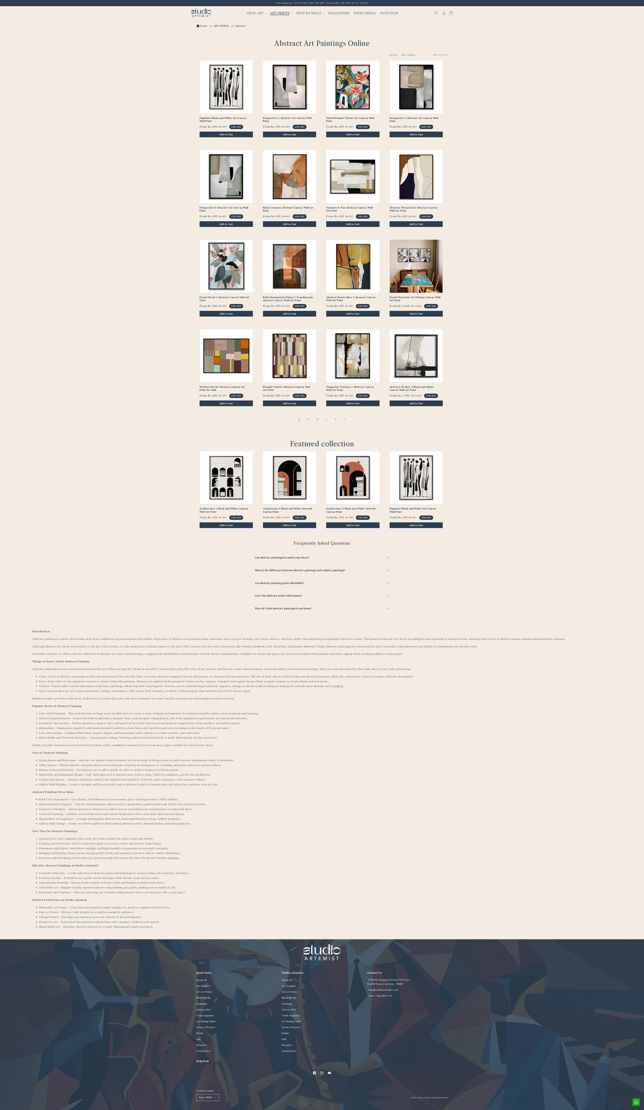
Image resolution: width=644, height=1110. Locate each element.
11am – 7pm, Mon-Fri (380, 995)
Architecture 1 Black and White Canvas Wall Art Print (224, 510)
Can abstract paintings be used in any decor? (322, 557)
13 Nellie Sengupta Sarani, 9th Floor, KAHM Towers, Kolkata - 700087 (388, 981)
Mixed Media (203, 997)
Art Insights (203, 985)
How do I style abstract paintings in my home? (322, 608)
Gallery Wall (203, 1009)
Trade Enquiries (205, 1015)
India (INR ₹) (205, 1097)
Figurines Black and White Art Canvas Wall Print (223, 119)
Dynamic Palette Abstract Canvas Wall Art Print (286, 388)
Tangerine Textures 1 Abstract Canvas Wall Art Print (350, 388)
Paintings (201, 1003)
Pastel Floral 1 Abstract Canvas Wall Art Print (224, 299)
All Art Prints (204, 991)
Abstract (240, 26)
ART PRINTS (222, 26)
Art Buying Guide (206, 1021)
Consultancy (203, 1050)
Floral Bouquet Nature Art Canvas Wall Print (350, 119)
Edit (198, 1039)
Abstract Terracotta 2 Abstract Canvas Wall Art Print (414, 209)
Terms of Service (205, 1027)
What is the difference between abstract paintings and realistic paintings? (322, 570)
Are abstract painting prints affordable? (322, 583)
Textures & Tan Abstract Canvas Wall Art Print (349, 209)
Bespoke (201, 1045)
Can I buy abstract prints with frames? (322, 595)
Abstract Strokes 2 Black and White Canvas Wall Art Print (412, 388)
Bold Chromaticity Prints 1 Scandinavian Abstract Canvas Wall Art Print (288, 299)
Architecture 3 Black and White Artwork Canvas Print (287, 510)
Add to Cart (226, 134)
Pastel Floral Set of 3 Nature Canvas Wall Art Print (415, 299)
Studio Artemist (423, 1098)
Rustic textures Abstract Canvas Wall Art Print (288, 209)
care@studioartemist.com (383, 989)
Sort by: (393, 54)
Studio (200, 1033)
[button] (436, 13)
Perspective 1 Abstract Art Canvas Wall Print (287, 119)
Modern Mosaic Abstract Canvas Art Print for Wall (222, 388)
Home (203, 26)
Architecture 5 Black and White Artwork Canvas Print (351, 510)
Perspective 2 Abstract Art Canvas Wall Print (414, 119)
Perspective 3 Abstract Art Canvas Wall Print (224, 209)
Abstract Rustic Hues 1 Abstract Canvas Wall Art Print (350, 299)
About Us (201, 980)
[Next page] (344, 419)
